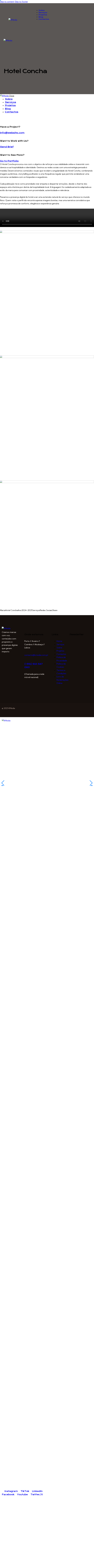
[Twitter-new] (1, 613)
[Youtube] (85, 640)
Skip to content (7, 1)
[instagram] (1, 118)
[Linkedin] (78, 640)
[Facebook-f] (82, 640)
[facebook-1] (9, 118)
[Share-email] (7, 613)
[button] (50, 40)
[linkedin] (7, 118)
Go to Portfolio (9, 161)
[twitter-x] (15, 118)
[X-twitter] (89, 640)
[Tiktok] (75, 640)
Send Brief (7, 147)
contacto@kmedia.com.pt (36, 655)
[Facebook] (4, 613)
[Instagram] (71, 640)
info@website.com (12, 132)
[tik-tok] (4, 118)
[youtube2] (12, 118)
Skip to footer (21, 1)
